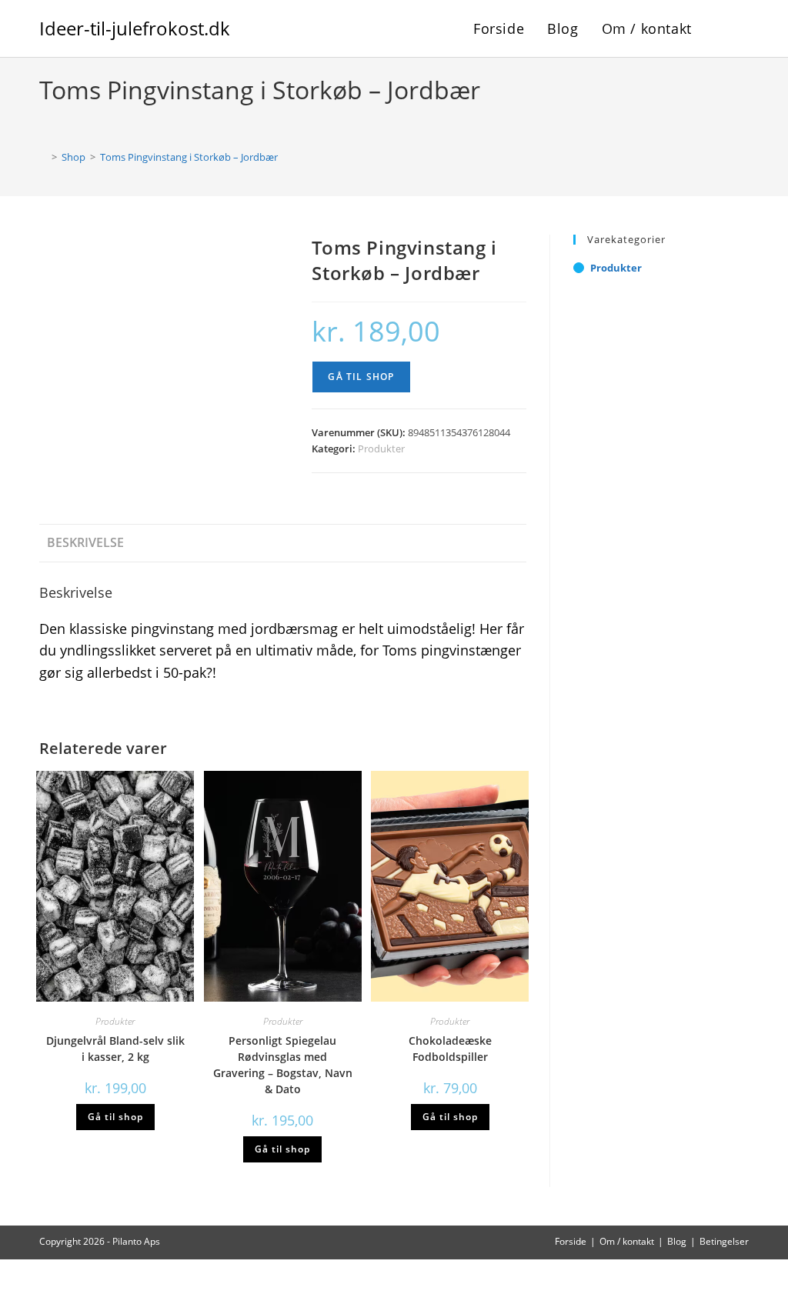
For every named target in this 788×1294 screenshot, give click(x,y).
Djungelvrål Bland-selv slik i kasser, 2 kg (115, 1048)
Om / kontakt (626, 1241)
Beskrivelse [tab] (85, 542)
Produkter (381, 448)
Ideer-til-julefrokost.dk (134, 28)
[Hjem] (43, 157)
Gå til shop (361, 376)
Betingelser (724, 1241)
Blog (676, 1241)
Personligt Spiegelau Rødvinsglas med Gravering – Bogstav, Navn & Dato (282, 1064)
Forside (570, 1241)
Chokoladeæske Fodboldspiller (450, 1048)
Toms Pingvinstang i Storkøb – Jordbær (189, 157)
